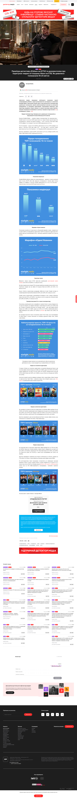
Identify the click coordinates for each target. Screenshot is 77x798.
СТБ (38, 543)
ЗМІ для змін (5, 732)
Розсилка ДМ (20, 738)
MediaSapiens (19, 1)
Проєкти (5, 726)
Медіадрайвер (6, 734)
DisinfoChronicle (42, 1)
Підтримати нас (21, 735)
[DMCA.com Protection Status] (34, 785)
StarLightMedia (32, 545)
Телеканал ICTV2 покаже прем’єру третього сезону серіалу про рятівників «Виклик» (62, 580)
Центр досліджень (34, 1)
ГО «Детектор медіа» (63, 1)
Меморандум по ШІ (21, 730)
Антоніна (56, 1)
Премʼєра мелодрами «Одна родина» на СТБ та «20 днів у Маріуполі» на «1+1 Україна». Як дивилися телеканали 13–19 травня (14, 603)
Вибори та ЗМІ (6, 739)
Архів (19, 739)
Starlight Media (29, 83)
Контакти (19, 734)
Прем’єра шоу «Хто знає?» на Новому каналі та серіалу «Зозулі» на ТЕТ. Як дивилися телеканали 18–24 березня (14, 639)
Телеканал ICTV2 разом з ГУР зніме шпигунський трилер (14, 590)
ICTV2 (38, 545)
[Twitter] (29, 96)
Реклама (19, 733)
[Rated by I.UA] (43, 785)
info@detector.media (14, 762)
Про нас (20, 726)
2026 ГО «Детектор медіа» (16, 763)
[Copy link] (31, 96)
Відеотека (5, 738)
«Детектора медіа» (54, 535)
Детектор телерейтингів (42, 66)
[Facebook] (26, 96)
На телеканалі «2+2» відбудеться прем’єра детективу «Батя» (13, 570)
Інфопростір (46, 4)
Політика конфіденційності (23, 729)
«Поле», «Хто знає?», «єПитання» (48, 464)
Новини (18, 4)
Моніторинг (31, 4)
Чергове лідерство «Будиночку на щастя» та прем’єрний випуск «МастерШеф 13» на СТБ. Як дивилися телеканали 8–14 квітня (14, 627)
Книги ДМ (20, 732)
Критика (26, 4)
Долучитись (38, 530)
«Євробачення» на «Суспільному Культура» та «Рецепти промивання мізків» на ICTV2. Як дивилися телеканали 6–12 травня (38, 603)
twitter (33, 729)
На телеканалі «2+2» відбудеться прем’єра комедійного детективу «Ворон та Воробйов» (38, 570)
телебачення (34, 543)
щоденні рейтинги (23, 543)
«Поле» (42, 310)
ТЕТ (28, 543)
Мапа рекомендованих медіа (8, 744)
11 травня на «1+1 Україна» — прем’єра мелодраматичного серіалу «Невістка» (10, 614)
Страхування (63, 4)
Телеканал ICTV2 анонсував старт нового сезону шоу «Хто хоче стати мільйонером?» (13, 580)
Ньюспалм (5, 745)
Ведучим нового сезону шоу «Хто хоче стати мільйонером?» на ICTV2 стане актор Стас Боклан (61, 570)
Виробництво (6, 577)
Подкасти (40, 4)
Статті (22, 4)
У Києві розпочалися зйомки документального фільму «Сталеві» (38, 580)
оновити (59, 663)
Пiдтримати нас (69, 726)
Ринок (36, 4)
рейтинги (42, 543)
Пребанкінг (5, 733)
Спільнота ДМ (10, 692)
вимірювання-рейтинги (24, 545)
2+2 (41, 545)
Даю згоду (38, 795)
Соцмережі (35, 726)
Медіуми (4, 747)
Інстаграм (34, 732)
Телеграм (33, 730)
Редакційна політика (22, 728)
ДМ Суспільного (26, 1)
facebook (33, 728)
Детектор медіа (12, 1)
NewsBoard (5, 735)
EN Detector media (50, 1)
